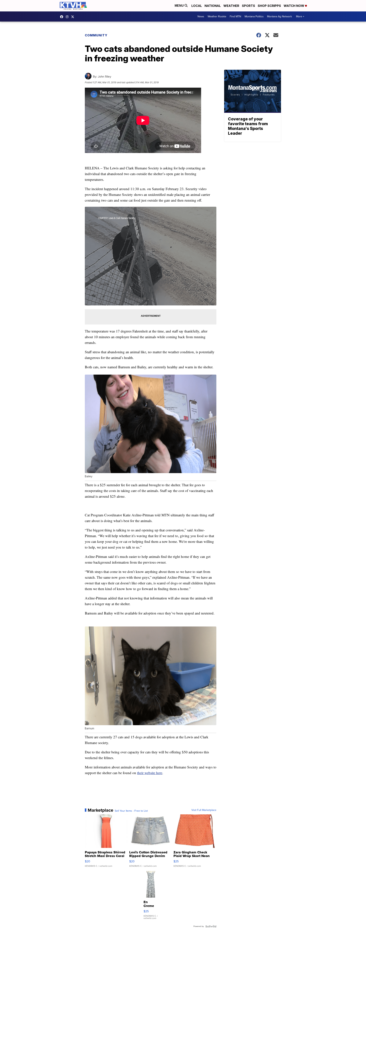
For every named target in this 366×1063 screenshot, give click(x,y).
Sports (248, 6)
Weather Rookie (217, 16)
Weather (231, 6)
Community (96, 35)
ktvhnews (68, 16)
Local (196, 6)
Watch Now (294, 6)
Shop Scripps (269, 6)
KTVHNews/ (62, 16)
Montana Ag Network (279, 16)
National (213, 6)
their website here (149, 772)
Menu (180, 5)
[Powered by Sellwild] (210, 926)
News (200, 16)
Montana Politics (254, 16)
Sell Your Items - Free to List (131, 811)
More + (300, 16)
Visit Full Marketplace (203, 810)
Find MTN (235, 16)
